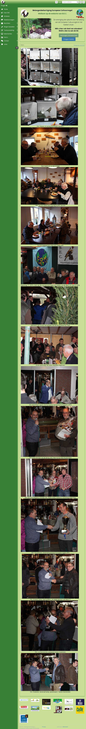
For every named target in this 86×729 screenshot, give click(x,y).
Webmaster (65, 726)
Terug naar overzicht (79, 45)
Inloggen (3, 5)
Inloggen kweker (68, 39)
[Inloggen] (56, 2)
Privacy (44, 726)
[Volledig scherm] (80, 2)
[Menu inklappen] (83, 2)
